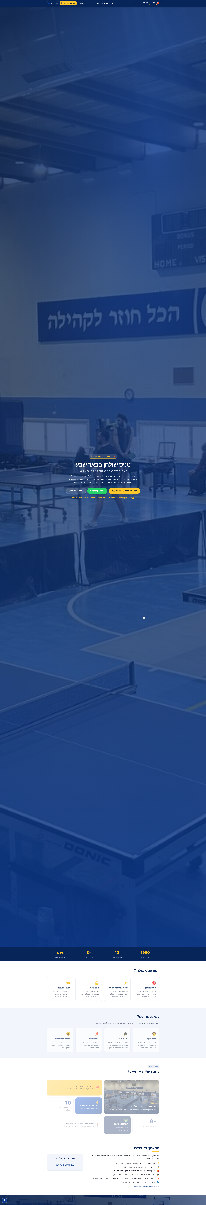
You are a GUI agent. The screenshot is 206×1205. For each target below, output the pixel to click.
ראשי (113, 3)
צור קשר (82, 3)
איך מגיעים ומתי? (76, 491)
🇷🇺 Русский (53, 3)
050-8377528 (65, 1165)
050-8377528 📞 (68, 3)
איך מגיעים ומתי (102, 3)
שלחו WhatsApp (97, 491)
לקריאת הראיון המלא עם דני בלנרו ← (145, 1187)
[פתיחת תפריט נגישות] (4, 1200)
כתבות (91, 3)
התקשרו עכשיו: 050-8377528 (124, 491)
